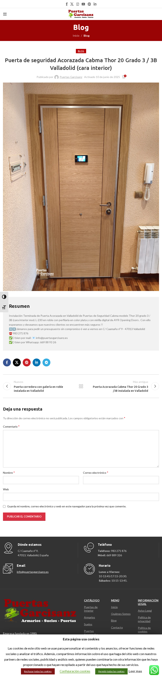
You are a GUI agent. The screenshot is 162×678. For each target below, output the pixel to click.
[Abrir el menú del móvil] (5, 14)
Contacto (117, 627)
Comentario (11, 426)
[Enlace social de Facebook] (66, 4)
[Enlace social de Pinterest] (89, 4)
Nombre (9, 472)
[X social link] (72, 4)
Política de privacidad (144, 619)
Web (6, 489)
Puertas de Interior (91, 608)
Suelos (88, 624)
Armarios (89, 617)
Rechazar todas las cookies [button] (38, 671)
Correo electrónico (95, 472)
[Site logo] (81, 13)
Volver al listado (81, 386)
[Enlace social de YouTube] (83, 4)
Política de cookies (144, 629)
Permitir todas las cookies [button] (111, 671)
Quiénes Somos (121, 613)
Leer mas (135, 671)
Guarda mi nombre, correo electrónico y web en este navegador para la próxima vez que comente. (66, 506)
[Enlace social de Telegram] (46, 362)
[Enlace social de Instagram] (77, 4)
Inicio (76, 35)
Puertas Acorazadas (91, 632)
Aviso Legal (145, 610)
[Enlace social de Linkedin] (95, 4)
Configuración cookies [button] (75, 671)
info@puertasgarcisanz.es (33, 571)
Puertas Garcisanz (71, 77)
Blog (86, 35)
